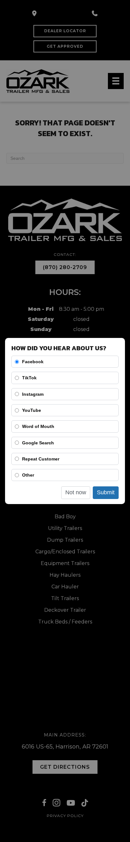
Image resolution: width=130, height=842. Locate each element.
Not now (75, 492)
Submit (106, 492)
